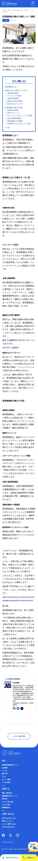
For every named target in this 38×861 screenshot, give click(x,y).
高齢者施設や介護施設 (15, 121)
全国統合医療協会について (10, 765)
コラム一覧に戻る (19, 736)
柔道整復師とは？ (11, 87)
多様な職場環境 (13, 98)
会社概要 (4, 768)
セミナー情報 (6, 779)
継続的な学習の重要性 (15, 101)
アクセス (4, 770)
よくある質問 (6, 782)
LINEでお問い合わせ (12, 857)
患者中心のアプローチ (15, 104)
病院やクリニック (13, 113)
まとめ (7, 127)
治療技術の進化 (12, 93)
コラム (4, 776)
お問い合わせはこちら (9, 818)
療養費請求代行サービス (9, 796)
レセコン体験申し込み (9, 824)
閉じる (21, 81)
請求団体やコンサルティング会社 (19, 124)
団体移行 (4, 799)
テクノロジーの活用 (14, 96)
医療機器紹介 (6, 807)
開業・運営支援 (7, 793)
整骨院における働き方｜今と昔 (16, 90)
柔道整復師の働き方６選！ (14, 107)
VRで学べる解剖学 (10, 348)
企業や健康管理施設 (14, 118)
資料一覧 (4, 773)
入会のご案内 (6, 804)
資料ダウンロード (7, 821)
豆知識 (5, 20)
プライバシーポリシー (8, 842)
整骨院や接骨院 (12, 110)
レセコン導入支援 (7, 802)
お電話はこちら (31, 857)
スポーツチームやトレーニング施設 (19, 115)
